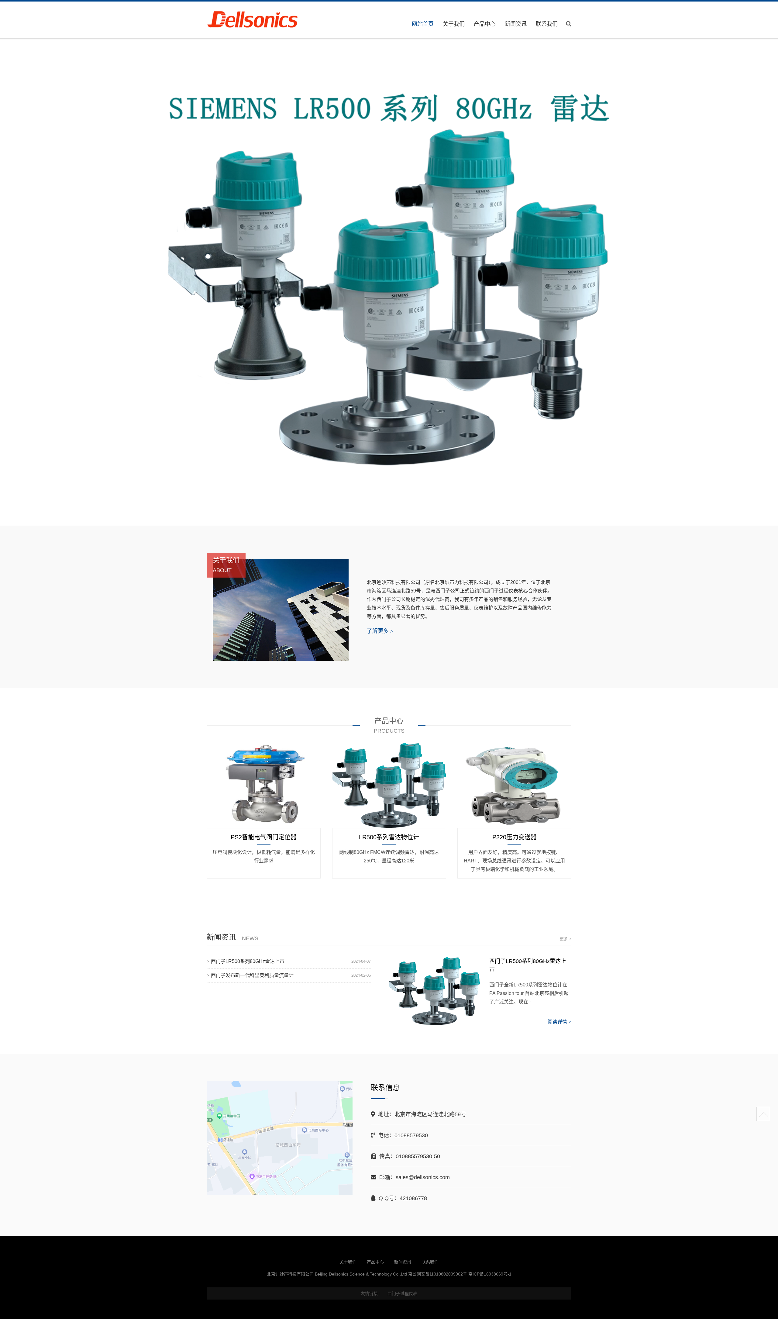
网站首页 (423, 24)
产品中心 (485, 24)
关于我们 (454, 24)
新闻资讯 (516, 24)
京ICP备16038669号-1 (489, 1274)
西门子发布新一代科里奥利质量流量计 (252, 975)
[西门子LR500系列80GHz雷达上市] (434, 991)
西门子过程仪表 (402, 1293)
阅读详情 (559, 1021)
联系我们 (547, 24)
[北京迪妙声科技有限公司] (259, 20)
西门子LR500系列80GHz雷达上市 (247, 961)
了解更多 (380, 631)
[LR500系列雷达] (389, 282)
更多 (565, 939)
